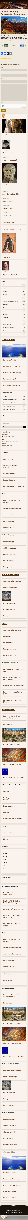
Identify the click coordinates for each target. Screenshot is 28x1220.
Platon (4, 187)
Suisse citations (9, 474)
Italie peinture (8, 643)
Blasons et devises (14, 324)
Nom (2, 67)
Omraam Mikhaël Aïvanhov (11, 230)
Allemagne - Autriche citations (10, 466)
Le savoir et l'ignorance (11, 366)
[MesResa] (22, 1218)
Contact (5, 853)
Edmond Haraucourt (9, 160)
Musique (14, 291)
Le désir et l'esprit (9, 379)
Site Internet (3, 78)
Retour (13, 45)
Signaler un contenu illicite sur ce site (14, 1212)
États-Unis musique (10, 587)
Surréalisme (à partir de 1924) (13, 686)
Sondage (5, 856)
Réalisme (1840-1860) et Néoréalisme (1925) (11, 678)
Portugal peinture (9, 655)
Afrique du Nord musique (12, 509)
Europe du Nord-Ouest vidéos (13, 777)
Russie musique (9, 521)
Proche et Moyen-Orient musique (11, 501)
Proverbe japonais (8, 223)
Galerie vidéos (6, 872)
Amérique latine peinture (12, 630)
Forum (4, 859)
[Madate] (14, 1218)
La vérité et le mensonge (12, 373)
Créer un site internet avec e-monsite (14, 1210)
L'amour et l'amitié (9, 360)
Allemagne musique (10, 554)
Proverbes (14, 304)
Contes (14, 311)
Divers (14, 307)
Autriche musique (9, 527)
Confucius (6, 258)
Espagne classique (10, 567)
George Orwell (7, 208)
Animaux (14, 334)
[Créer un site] (5, 1218)
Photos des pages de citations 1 (14, 399)
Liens (4, 865)
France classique (9, 561)
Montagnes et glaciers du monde (12, 799)
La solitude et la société (11, 385)
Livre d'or (5, 862)
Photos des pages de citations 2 (14, 402)
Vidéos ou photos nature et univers (14, 301)
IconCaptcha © (23, 107)
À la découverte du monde (14, 406)
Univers (6, 812)
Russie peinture (8, 636)
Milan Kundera (7, 153)
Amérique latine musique (12, 515)
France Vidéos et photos (12, 744)
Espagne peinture (9, 649)
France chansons (9, 603)
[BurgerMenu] (25, 2)
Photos (14, 284)
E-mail (2, 73)
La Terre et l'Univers (14, 396)
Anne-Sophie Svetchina (10, 194)
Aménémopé (6, 137)
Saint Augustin (7, 201)
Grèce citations (8, 459)
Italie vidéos (7, 724)
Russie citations (9, 480)
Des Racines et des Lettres (14, 409)
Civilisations (14, 317)
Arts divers (14, 314)
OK (25, 427)
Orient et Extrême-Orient (12, 764)
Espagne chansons (10, 609)
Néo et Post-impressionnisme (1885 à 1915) (13, 670)
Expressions (14, 330)
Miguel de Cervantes (9, 275)
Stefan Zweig (7, 215)
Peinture (14, 294)
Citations (14, 288)
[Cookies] (3, 1217)
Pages (4, 868)
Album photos (6, 850)
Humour (14, 320)
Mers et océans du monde (12, 819)
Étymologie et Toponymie (14, 327)
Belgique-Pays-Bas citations (13, 486)
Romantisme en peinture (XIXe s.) (12, 701)
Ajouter (3, 110)
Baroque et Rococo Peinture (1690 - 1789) (13, 693)
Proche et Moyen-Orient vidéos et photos (11, 717)
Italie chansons (8, 616)
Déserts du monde (9, 806)
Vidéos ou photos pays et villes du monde (14, 297)
